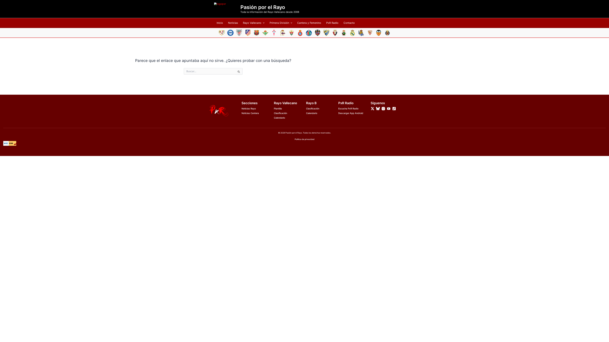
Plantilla (278, 108)
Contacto (349, 22)
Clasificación (280, 113)
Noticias (233, 22)
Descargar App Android (350, 113)
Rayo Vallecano (252, 22)
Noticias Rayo (249, 108)
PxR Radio (332, 22)
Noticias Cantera (250, 113)
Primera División (279, 22)
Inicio (220, 22)
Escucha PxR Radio (348, 108)
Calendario (279, 117)
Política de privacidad (304, 139)
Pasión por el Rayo (262, 7)
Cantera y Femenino (309, 22)
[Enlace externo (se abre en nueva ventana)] (372, 109)
